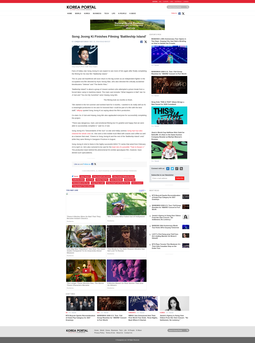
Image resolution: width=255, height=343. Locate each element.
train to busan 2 (137, 183)
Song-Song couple (98, 183)
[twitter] (172, 169)
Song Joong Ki (85, 176)
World (78, 13)
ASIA (171, 1)
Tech (106, 13)
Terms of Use (110, 333)
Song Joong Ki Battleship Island (123, 176)
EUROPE (165, 1)
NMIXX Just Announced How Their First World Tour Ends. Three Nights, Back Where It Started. (143, 318)
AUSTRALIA (178, 1)
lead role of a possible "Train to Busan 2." (128, 147)
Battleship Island (78, 179)
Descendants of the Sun (81, 183)
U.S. (160, 1)
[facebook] (168, 169)
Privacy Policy (99, 333)
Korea (87, 13)
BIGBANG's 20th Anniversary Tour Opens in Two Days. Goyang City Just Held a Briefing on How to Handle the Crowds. (168, 41)
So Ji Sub (90, 179)
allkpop (79, 110)
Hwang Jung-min (101, 179)
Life (113, 13)
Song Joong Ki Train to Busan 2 (83, 186)
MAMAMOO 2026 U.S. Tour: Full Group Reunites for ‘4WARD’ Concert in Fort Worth (166, 207)
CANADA (185, 1)
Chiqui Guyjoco (81, 41)
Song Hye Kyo (129, 179)
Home (69, 13)
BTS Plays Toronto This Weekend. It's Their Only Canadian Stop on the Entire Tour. (166, 246)
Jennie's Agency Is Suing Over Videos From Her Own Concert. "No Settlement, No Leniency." (166, 217)
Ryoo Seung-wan (116, 179)
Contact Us (128, 333)
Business (97, 13)
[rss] (181, 169)
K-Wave (132, 13)
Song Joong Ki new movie (101, 176)
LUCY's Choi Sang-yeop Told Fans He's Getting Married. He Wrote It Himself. (165, 236)
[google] (177, 169)
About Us (119, 333)
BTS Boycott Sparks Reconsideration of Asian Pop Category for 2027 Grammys (166, 197)
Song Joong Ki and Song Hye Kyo (118, 183)
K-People (122, 13)
